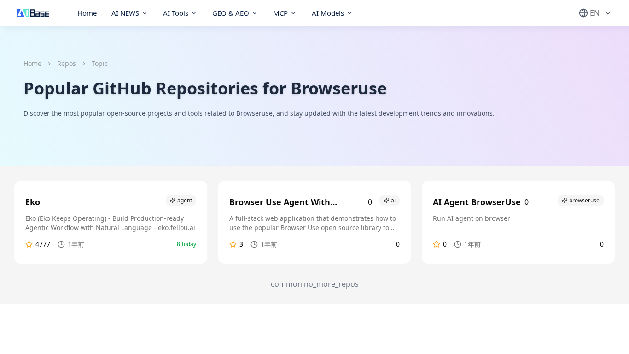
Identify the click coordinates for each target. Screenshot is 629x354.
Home (87, 13)
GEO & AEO (230, 13)
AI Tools (175, 13)
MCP (280, 13)
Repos (66, 63)
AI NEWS (125, 13)
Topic (100, 63)
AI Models (328, 13)
